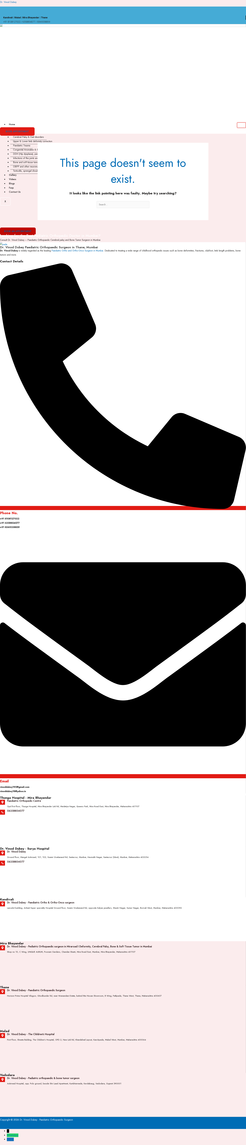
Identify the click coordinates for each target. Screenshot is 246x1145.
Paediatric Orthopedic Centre (24, 801)
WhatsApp (12, 1135)
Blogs (12, 183)
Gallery (13, 175)
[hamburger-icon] (241, 125)
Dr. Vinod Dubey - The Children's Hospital (30, 1034)
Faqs (11, 187)
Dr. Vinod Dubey (8, 2)
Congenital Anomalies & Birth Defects (31, 149)
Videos (12, 179)
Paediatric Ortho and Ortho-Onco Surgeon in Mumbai (77, 250)
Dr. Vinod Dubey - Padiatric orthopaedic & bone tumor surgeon (43, 1078)
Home (12, 124)
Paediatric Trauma (21, 145)
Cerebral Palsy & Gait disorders (28, 137)
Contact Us (14, 192)
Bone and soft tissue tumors (26, 162)
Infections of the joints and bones (29, 158)
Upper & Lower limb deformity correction (32, 141)
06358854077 (15, 811)
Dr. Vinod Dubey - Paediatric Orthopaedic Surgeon (36, 990)
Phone (10, 1139)
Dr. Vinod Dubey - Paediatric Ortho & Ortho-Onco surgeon (40, 902)
